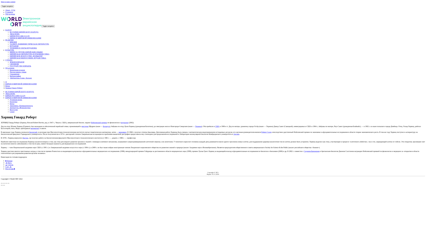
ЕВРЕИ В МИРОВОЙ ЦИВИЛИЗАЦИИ (25, 38)
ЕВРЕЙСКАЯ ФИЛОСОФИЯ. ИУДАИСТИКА (28, 58)
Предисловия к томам (18, 72)
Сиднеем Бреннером (312, 151)
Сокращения (14, 74)
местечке (85, 126)
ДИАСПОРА (15, 34)
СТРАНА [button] (8, 60)
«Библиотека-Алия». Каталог (21, 78)
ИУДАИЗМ (14, 46)
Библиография (15, 76)
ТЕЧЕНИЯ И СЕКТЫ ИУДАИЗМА (23, 48)
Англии (236, 134)
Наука (7, 86)
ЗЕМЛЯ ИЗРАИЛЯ (17, 62)
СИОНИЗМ (14, 64)
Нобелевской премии (99, 123)
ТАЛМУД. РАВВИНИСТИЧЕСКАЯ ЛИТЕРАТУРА (29, 44)
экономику (122, 132)
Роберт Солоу (266, 132)
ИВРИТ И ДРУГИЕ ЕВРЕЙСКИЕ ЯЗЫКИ (26, 52)
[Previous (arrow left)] (2, 185)
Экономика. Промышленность (21, 106)
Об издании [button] (9, 68)
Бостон (25, 138)
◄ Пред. (8, 163)
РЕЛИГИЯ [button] (9, 40)
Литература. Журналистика (20, 108)
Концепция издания (17, 70)
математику (35, 128)
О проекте (9, 12)
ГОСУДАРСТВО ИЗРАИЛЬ (20, 66)
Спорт (12, 112)
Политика (13, 102)
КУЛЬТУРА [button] (9, 50)
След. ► (8, 167)
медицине (124, 123)
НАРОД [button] (8, 30)
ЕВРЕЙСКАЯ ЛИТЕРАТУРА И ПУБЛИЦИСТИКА (29, 54)
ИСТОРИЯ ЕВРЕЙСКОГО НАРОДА (24, 32)
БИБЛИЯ (13, 42)
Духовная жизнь (16, 100)
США (217, 126)
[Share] (4, 183)
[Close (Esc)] (2, 183)
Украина (198, 126)
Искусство (14, 110)
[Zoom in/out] (8, 183)
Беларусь (106, 126)
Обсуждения (10, 14)
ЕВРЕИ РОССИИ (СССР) (20, 36)
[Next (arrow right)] (4, 185)
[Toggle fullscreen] (6, 183)
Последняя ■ (10, 169)
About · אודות (10, 10)
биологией (33, 132)
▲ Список (9, 165)
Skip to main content (8, 2)
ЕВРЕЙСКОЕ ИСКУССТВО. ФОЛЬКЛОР (26, 56)
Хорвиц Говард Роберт (14, 88)
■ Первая (8, 161)
